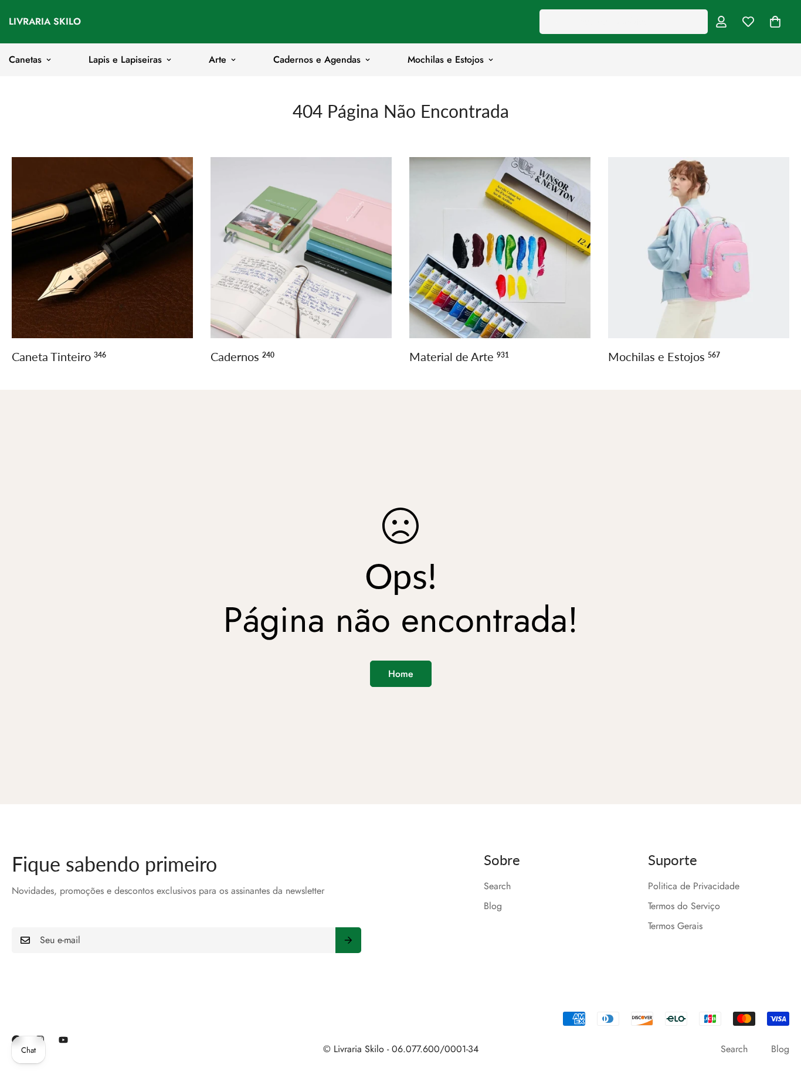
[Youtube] (63, 1040)
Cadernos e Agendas (317, 59)
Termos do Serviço (684, 906)
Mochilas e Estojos (446, 59)
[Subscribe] (348, 940)
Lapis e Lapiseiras (125, 59)
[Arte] (499, 247)
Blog (493, 906)
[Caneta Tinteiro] (102, 247)
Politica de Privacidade (693, 886)
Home (400, 674)
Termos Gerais (675, 926)
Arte (217, 59)
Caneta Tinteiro (59, 356)
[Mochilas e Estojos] (698, 247)
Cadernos (242, 356)
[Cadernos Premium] (301, 247)
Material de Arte (459, 356)
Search (497, 886)
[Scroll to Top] (778, 1011)
